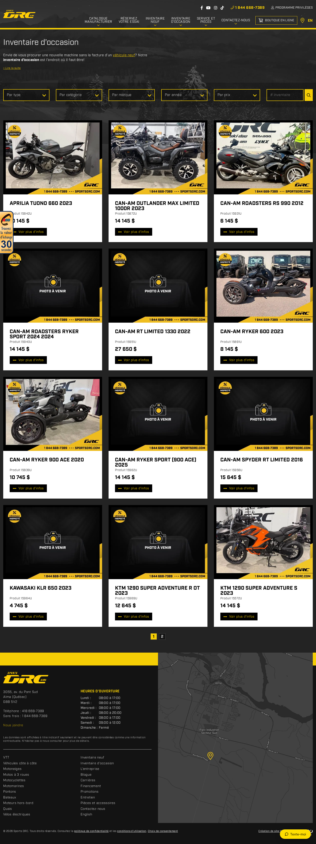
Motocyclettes (14, 780)
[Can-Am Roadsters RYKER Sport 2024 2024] (52, 286)
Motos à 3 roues (16, 775)
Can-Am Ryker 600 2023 (251, 331)
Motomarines (13, 786)
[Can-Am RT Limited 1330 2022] (158, 286)
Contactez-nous (93, 809)
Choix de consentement (163, 831)
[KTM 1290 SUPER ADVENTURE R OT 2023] (158, 542)
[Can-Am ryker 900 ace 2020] (52, 414)
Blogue (86, 775)
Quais (7, 809)
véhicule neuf (124, 55)
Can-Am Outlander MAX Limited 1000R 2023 (157, 206)
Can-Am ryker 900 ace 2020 (47, 459)
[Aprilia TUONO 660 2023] (52, 157)
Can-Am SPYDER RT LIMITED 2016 (261, 459)
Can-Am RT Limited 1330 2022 (152, 331)
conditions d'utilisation (131, 831)
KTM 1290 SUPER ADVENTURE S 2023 (258, 591)
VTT (6, 757)
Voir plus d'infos (31, 232)
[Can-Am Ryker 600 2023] (263, 286)
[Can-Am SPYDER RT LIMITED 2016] (263, 414)
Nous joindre (13, 725)
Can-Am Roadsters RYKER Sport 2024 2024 (44, 334)
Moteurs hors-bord (18, 803)
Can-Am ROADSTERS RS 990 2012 (262, 203)
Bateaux (9, 797)
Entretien (88, 797)
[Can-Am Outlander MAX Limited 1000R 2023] (158, 157)
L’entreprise (90, 769)
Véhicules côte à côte (20, 763)
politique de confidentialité (91, 831)
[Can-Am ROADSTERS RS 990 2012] (263, 157)
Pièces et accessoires (98, 803)
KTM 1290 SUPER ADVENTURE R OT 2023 (157, 591)
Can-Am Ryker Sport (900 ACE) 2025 (155, 462)
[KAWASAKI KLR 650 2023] (52, 542)
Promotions (90, 792)
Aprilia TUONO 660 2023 (41, 203)
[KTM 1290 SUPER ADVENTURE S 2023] (263, 542)
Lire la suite (12, 68)
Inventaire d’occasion (97, 763)
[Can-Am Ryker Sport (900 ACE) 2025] (158, 414)
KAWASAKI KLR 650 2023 (40, 588)
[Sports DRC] (19, 14)
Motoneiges (12, 769)
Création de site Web (271, 831)
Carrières (88, 780)
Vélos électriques (16, 814)
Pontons (9, 792)
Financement (91, 786)
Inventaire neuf (92, 757)
